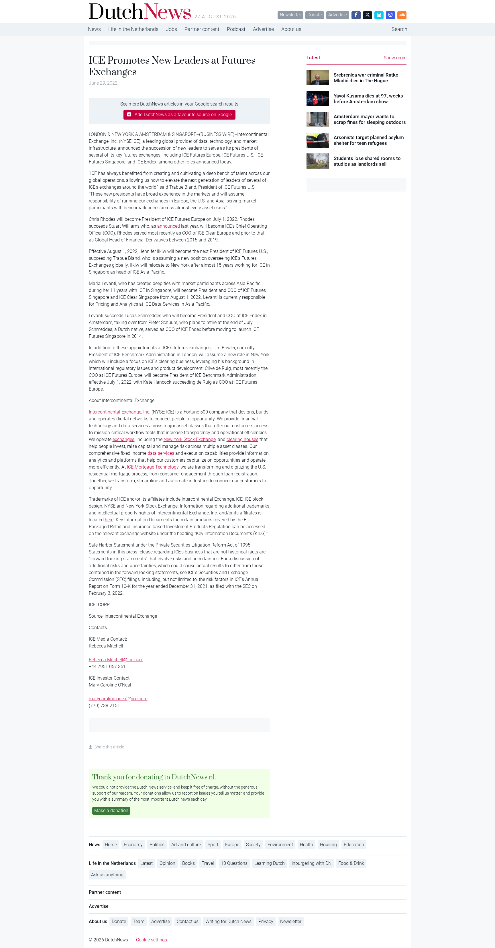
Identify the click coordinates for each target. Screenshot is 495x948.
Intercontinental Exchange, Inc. (119, 412)
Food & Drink (351, 863)
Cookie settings (151, 940)
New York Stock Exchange (190, 439)
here (109, 519)
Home (111, 844)
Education (354, 844)
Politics (157, 844)
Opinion (167, 863)
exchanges (123, 439)
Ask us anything (107, 874)
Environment (280, 844)
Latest (313, 58)
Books (188, 863)
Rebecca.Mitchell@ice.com (116, 659)
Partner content (201, 29)
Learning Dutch (269, 863)
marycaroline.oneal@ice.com (118, 698)
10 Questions (234, 863)
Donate (314, 14)
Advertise (337, 14)
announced (168, 226)
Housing (328, 844)
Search (399, 29)
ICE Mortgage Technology (152, 467)
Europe (232, 844)
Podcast (236, 29)
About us (291, 29)
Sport (213, 844)
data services (161, 453)
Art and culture (186, 844)
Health (306, 844)
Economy (133, 844)
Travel (208, 863)
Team (138, 921)
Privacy (265, 921)
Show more (395, 58)
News (94, 29)
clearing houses (242, 439)
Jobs (171, 29)
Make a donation (111, 810)
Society (253, 844)
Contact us (188, 921)
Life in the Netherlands (133, 29)
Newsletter (290, 14)
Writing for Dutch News (228, 921)
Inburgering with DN (311, 863)
